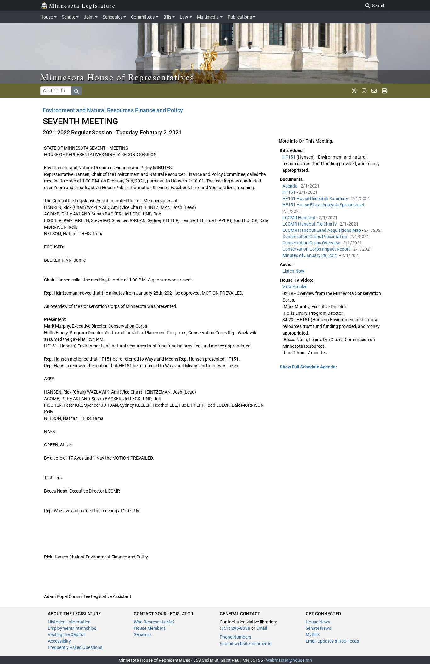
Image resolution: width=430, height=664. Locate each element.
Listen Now (293, 271)
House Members (150, 628)
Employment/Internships (72, 628)
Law (184, 16)
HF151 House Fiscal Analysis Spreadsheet (323, 204)
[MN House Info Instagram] (364, 90)
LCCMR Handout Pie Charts (309, 223)
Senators (142, 634)
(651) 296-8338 (235, 628)
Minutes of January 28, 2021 (310, 255)
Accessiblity (59, 641)
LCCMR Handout (299, 217)
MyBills (313, 634)
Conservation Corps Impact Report (316, 249)
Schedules (112, 16)
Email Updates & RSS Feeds (332, 641)
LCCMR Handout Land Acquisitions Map (322, 230)
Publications (240, 16)
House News (318, 621)
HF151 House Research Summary (315, 198)
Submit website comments (245, 643)
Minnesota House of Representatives (118, 77)
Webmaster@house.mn (289, 660)
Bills (167, 16)
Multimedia (208, 16)
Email (261, 628)
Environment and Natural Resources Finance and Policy (113, 110)
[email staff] (374, 90)
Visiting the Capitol (66, 634)
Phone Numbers (235, 637)
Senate (68, 16)
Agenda (290, 185)
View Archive (294, 286)
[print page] (384, 90)
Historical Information (69, 621)
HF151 (289, 157)
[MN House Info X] (354, 90)
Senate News (318, 628)
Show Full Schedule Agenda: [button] (308, 366)
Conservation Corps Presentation (315, 236)
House (46, 16)
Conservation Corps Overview (311, 242)
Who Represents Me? (154, 621)
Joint (89, 16)
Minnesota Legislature (82, 5)
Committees (143, 16)
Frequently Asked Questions (75, 647)
